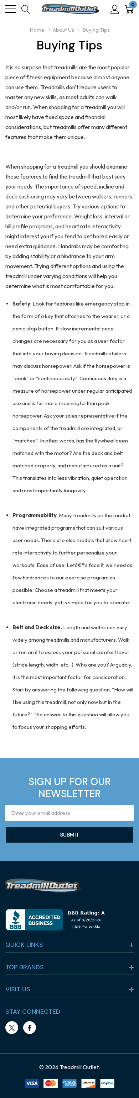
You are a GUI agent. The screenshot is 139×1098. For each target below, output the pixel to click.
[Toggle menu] (10, 9)
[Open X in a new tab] (12, 1028)
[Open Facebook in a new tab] (30, 1028)
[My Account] (114, 9)
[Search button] (25, 9)
